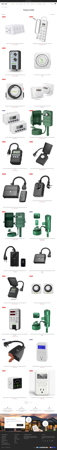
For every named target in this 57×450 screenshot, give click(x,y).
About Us (15, 436)
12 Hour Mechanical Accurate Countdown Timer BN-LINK (42, 74)
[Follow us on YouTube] (52, 441)
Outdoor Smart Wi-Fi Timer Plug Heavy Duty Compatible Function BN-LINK (15, 366)
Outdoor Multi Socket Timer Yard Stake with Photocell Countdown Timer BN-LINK (42, 334)
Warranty (3, 441)
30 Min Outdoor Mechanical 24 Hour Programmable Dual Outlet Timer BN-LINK (42, 168)
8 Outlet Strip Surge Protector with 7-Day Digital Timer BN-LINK (42, 43)
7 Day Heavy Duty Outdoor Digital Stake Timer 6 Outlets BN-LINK (14, 238)
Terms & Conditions (4, 440)
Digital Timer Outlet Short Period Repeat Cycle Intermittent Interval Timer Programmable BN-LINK (15, 334)
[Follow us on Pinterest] (50, 441)
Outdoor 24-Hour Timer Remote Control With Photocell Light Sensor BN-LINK (14, 270)
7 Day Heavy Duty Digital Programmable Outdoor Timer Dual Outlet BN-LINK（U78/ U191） (15, 169)
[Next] (31, 402)
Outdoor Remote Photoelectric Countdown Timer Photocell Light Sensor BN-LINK (15, 207)
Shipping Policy (4, 436)
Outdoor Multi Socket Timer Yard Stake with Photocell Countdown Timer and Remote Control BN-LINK (42, 239)
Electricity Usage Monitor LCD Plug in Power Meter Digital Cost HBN (42, 366)
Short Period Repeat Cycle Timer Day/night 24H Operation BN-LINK (15, 74)
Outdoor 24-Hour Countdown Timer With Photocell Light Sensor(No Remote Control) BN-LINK (42, 271)
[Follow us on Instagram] (47, 441)
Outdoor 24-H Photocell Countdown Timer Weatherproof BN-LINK (42, 200)
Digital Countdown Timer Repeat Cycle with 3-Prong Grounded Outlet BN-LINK (14, 397)
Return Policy (4, 437)
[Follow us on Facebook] (43, 441)
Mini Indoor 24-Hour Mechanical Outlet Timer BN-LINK (42, 302)
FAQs (15, 440)
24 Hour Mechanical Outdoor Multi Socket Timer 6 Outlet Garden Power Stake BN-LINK (42, 137)
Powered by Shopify (7, 447)
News (15, 441)
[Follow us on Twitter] (45, 441)
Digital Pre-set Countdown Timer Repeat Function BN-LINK (14, 43)
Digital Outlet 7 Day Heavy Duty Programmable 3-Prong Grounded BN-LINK (42, 397)
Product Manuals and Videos (6, 444)
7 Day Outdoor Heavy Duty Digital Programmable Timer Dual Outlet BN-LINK (15, 302)
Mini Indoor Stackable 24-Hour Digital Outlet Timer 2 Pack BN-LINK (15, 137)
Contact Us (16, 437)
